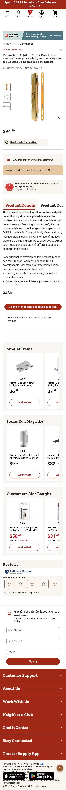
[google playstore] (41, 776)
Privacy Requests (11, 783)
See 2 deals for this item (23, 142)
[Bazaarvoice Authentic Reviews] (19, 571)
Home (6, 43)
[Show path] (15, 43)
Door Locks (26, 43)
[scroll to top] (60, 768)
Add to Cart (24, 402)
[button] (40, 6)
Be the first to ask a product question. (33, 306)
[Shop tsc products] (33, 35)
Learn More (32, 6)
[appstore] (14, 776)
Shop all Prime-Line (13, 49)
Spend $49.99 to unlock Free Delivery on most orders (33, 2)
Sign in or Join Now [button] (26, 189)
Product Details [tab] (20, 205)
